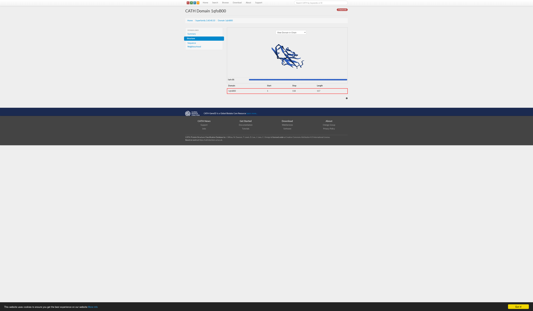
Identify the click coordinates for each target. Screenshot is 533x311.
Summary (192, 34)
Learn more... (252, 114)
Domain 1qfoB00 (225, 21)
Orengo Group (329, 125)
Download (237, 3)
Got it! (518, 306)
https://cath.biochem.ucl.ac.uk (210, 140)
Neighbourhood (194, 47)
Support (258, 3)
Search (215, 3)
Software (287, 129)
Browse (225, 3)
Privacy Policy (329, 129)
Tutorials (245, 129)
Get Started (246, 121)
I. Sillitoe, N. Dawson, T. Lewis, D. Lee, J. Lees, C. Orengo (248, 137)
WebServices (287, 125)
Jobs (204, 129)
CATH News (204, 121)
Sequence (192, 43)
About (248, 3)
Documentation (245, 125)
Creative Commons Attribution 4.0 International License (308, 137)
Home (205, 3)
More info (93, 307)
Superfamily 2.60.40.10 (205, 21)
